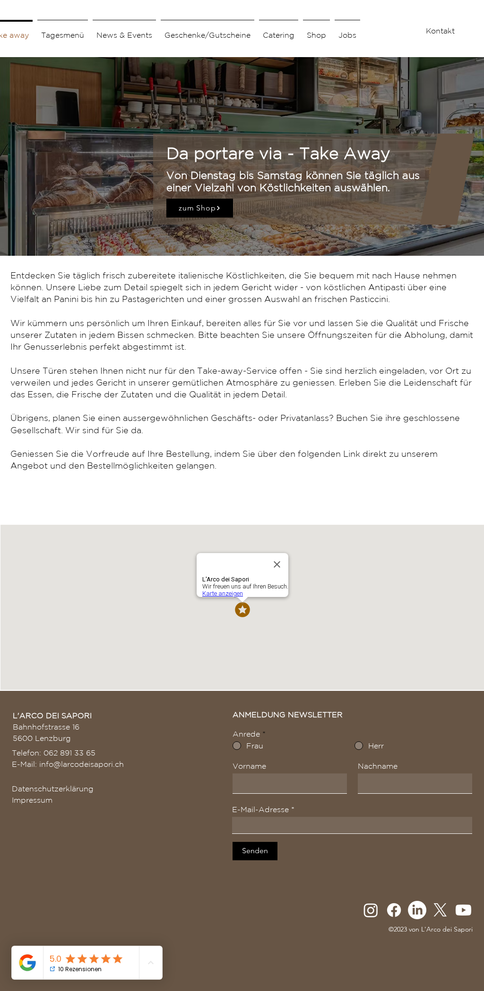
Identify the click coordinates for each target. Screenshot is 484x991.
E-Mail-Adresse (260, 809)
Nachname (378, 766)
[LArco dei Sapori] (417, 910)
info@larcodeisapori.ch (81, 764)
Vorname (249, 766)
